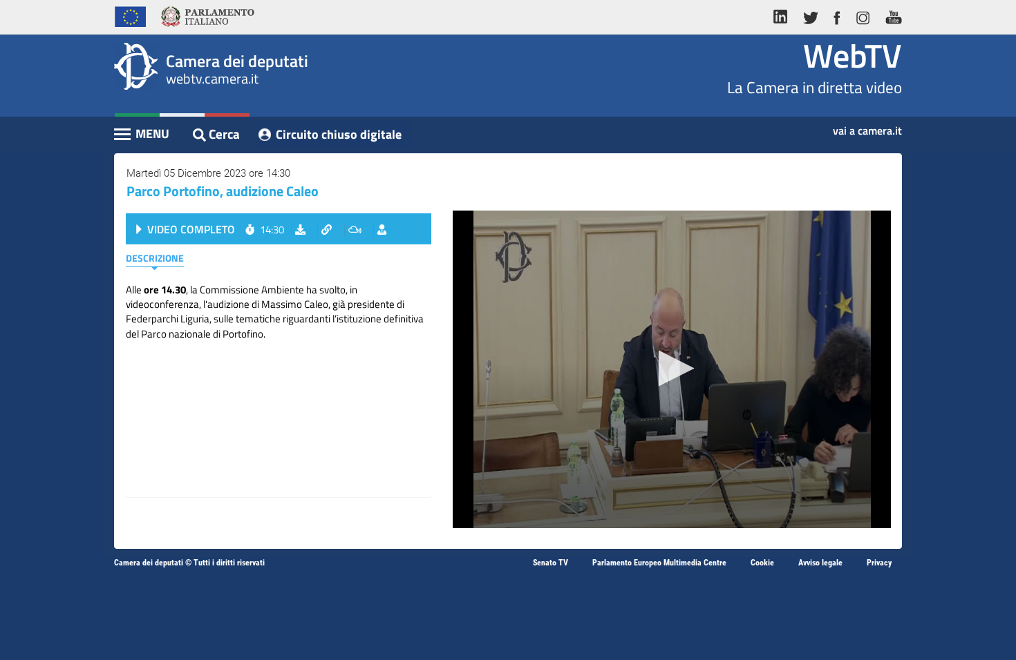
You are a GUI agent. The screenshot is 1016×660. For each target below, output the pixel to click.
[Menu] (142, 135)
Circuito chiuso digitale (339, 134)
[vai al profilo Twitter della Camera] (810, 15)
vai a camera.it (867, 126)
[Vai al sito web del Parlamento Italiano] (207, 15)
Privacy (879, 562)
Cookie (762, 562)
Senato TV (550, 562)
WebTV (852, 55)
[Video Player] (672, 369)
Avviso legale (820, 562)
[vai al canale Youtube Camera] (890, 15)
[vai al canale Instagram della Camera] (862, 15)
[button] (672, 368)
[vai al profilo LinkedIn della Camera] (783, 15)
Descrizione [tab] (155, 258)
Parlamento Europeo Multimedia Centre (659, 562)
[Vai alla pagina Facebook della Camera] (836, 15)
